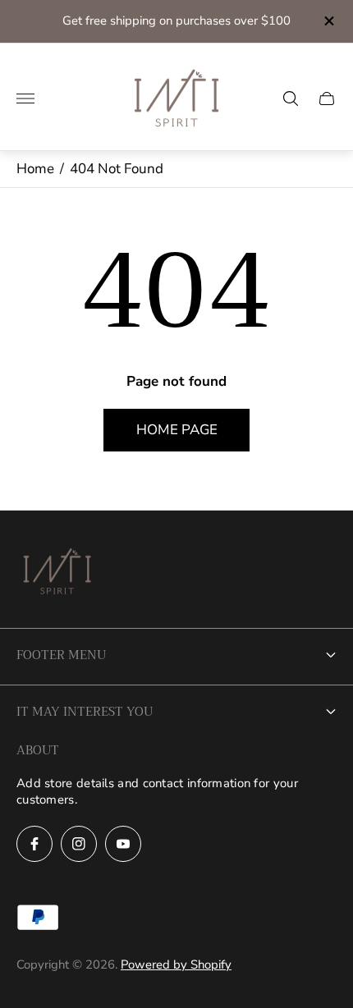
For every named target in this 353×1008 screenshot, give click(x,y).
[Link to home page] (57, 573)
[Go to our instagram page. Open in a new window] (79, 844)
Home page (177, 429)
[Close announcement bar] (328, 21)
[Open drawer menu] (25, 98)
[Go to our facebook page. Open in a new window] (34, 844)
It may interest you (84, 711)
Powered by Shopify (176, 964)
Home (35, 168)
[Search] (291, 98)
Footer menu (61, 655)
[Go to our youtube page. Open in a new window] (123, 844)
